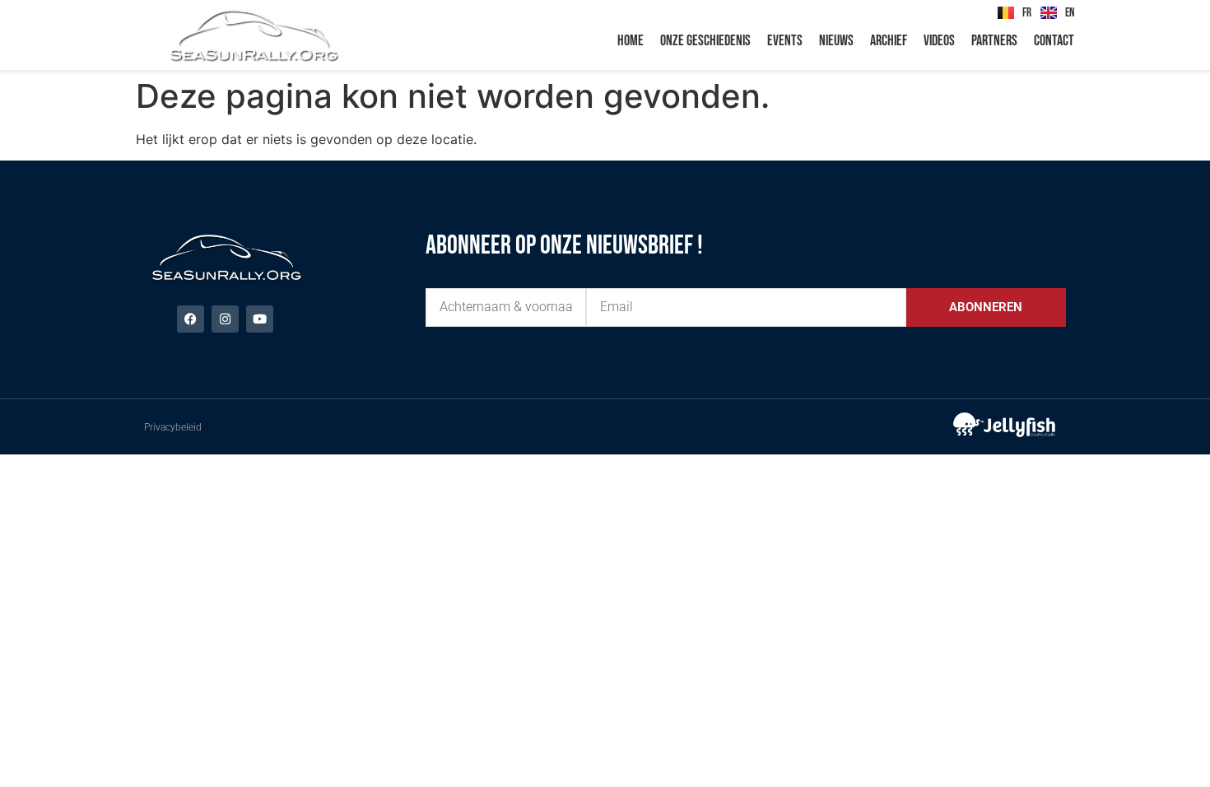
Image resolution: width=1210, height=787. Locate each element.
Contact (1054, 40)
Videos (939, 40)
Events (785, 40)
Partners (994, 40)
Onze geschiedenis (705, 40)
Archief (888, 40)
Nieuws (836, 40)
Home (630, 40)
